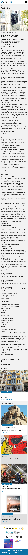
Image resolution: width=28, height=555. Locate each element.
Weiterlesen (5, 432)
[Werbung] (14, 445)
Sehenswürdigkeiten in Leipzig (9, 427)
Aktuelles (7, 5)
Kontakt (10, 552)
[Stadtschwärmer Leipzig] (14, 504)
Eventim (21, 528)
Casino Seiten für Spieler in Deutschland (9, 536)
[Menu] (26, 1)
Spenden (5, 552)
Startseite (6, 2)
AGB (10, 553)
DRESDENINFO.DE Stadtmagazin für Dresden (10, 528)
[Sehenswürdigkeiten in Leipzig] (14, 415)
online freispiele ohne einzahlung (8, 543)
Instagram (20, 550)
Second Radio (14, 532)
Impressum (16, 552)
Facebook (9, 550)
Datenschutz (5, 553)
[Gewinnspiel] (14, 474)
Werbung (4, 456)
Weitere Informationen (7, 399)
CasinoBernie (18, 536)
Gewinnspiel (5, 486)
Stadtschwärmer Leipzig (7, 516)
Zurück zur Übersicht (7, 364)
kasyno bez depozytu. (18, 540)
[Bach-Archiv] (14, 381)
